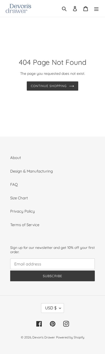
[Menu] (96, 8)
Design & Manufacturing (31, 171)
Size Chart (19, 198)
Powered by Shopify (70, 337)
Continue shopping (49, 86)
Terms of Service (24, 224)
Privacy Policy (22, 211)
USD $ (51, 307)
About (15, 157)
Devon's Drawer (43, 337)
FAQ (14, 184)
